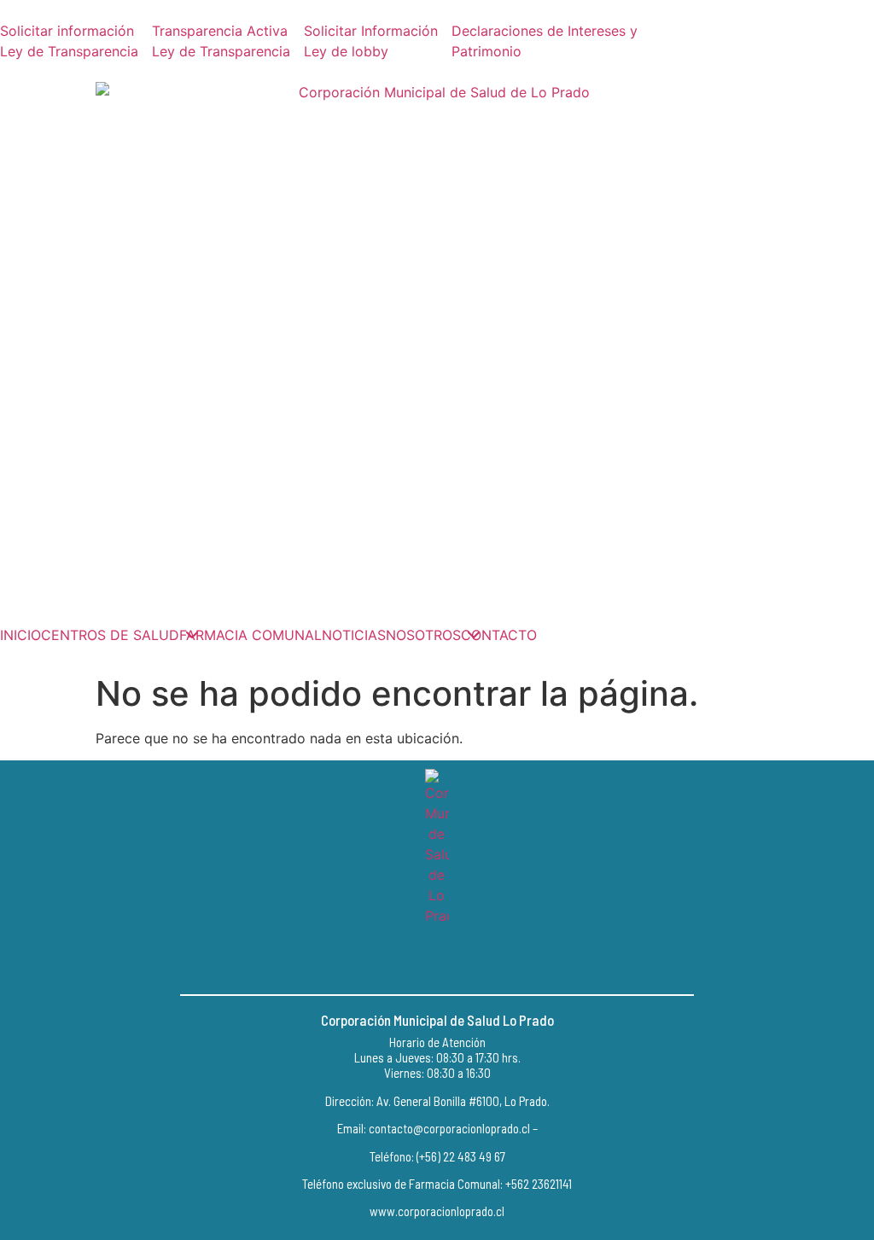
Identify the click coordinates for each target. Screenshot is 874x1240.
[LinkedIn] (475, 960)
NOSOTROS (423, 634)
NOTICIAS (354, 634)
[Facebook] (398, 960)
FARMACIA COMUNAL (250, 634)
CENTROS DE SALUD (110, 634)
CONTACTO (499, 634)
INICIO (20, 634)
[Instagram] (437, 960)
